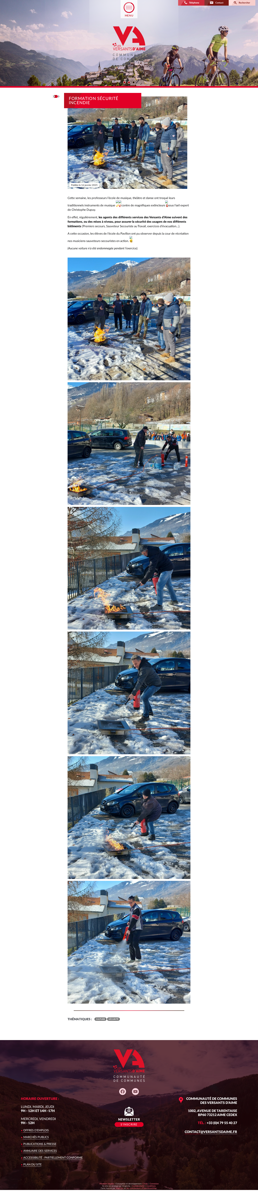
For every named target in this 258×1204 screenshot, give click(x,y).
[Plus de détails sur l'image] (129, 319)
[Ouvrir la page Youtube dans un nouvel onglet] (135, 1091)
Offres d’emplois (36, 1130)
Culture (100, 1019)
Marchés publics (36, 1137)
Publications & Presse (39, 1144)
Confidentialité (138, 1186)
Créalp (145, 1184)
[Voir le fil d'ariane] (56, 96)
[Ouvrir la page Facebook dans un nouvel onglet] (122, 1091)
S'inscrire (129, 1124)
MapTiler (119, 1188)
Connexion (154, 1184)
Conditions (151, 1186)
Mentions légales (107, 1184)
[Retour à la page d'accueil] (129, 63)
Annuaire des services (40, 1150)
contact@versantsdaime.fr (211, 1132)
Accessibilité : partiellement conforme (53, 1157)
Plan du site (32, 1164)
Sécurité (113, 1019)
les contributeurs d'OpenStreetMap (141, 1188)
